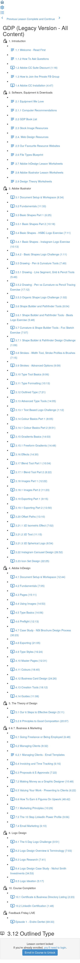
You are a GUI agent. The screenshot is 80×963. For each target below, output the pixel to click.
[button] (2, 3)
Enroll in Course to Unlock (40, 952)
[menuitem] (2, 8)
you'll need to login (55, 947)
